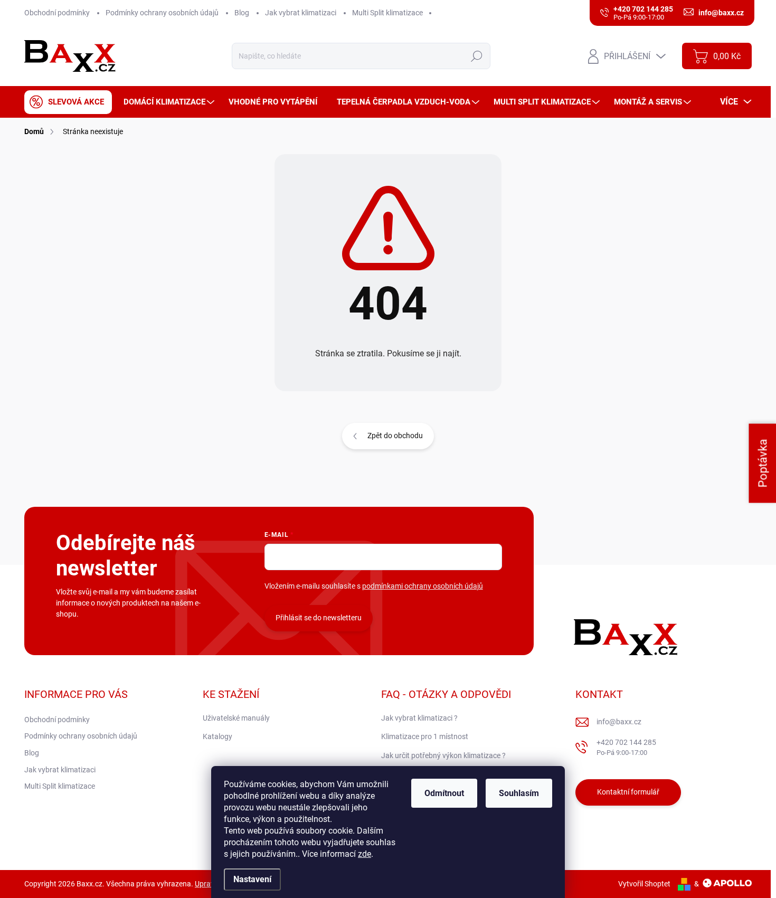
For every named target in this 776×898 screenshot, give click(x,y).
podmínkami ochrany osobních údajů (422, 586)
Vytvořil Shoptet (644, 884)
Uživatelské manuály (236, 718)
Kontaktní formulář (628, 792)
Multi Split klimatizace (387, 12)
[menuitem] (68, 102)
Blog (241, 12)
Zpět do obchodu (395, 435)
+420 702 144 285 (626, 747)
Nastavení (252, 879)
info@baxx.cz (619, 721)
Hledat (477, 56)
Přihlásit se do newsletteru (319, 617)
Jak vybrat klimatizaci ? (419, 718)
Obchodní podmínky (57, 12)
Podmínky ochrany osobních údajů (162, 12)
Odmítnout (444, 793)
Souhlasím (519, 793)
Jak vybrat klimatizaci (300, 12)
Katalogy (217, 736)
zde (364, 854)
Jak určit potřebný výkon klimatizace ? (443, 755)
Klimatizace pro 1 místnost (424, 736)
